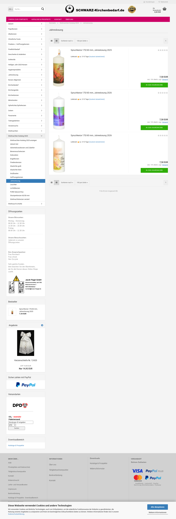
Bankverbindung (14, 493)
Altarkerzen (12, 34)
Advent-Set (14, 144)
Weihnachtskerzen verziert (20, 199)
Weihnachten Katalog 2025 (18, 136)
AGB (9, 463)
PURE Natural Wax (16, 192)
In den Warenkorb (154, 85)
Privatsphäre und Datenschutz (19, 467)
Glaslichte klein (15, 170)
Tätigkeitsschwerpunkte (17, 471)
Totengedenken (14, 121)
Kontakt (58, 19)
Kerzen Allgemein (14, 80)
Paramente (12, 116)
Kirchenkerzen (13, 95)
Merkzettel (164, 2)
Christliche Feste (14, 39)
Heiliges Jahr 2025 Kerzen (17, 65)
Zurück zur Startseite (18, 19)
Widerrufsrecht (13, 480)
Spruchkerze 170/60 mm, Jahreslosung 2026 (91, 93)
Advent (10, 24)
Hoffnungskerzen (16, 177)
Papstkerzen (12, 29)
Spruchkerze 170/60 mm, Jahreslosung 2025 (91, 50)
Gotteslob (11, 59)
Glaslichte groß (15, 166)
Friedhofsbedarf (14, 49)
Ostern (10, 111)
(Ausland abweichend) (97, 56)
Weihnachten (13, 131)
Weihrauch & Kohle (15, 204)
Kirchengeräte (13, 90)
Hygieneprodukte (14, 70)
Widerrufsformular (97, 469)
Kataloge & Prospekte (41, 19)
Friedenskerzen (15, 162)
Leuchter (13, 185)
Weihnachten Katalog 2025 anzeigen (23, 140)
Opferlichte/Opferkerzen (17, 105)
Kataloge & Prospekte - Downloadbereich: (23, 498)
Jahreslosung (13, 75)
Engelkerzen (14, 159)
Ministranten (12, 100)
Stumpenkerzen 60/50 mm (20, 195)
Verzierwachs (13, 126)
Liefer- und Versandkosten (17, 485)
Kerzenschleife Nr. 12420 (25, 360)
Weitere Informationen (157, 512)
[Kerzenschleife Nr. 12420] (25, 343)
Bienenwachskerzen (17, 151)
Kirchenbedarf (13, 85)
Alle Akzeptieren (157, 507)
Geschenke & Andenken (17, 54)
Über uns (69, 19)
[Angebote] (42, 325)
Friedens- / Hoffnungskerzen (18, 44)
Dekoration (14, 155)
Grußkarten (14, 173)
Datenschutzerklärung (16, 514)
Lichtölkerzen (15, 188)
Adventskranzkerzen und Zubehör (22, 148)
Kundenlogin (150, 2)
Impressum (12, 489)
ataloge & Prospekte (99, 463)
